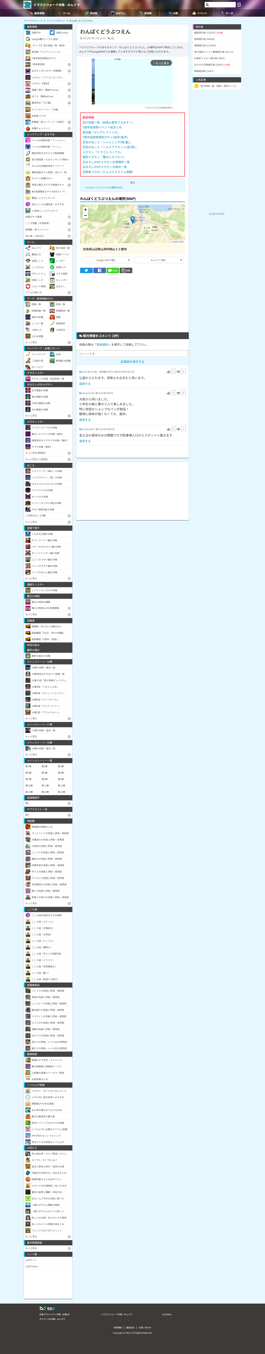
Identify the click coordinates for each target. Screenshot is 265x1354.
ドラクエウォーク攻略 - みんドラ (57, 4)
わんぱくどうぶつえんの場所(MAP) (104, 187)
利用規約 (118, 1327)
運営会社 (130, 1327)
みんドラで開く (159, 260)
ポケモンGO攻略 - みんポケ (52, 1318)
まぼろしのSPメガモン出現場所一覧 (106, 162)
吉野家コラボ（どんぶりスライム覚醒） (108, 172)
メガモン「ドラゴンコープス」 (102, 152)
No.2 (82, 393)
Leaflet (175, 241)
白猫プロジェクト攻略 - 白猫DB (54, 1314)
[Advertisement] (132, 304)
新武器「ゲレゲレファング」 (101, 132)
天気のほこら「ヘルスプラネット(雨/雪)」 (110, 147)
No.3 (82, 371)
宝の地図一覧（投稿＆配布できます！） (108, 122)
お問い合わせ (145, 1327)
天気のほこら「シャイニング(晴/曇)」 (107, 142)
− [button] (85, 215)
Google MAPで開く (106, 260)
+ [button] (85, 209)
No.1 (82, 429)
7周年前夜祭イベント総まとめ (102, 127)
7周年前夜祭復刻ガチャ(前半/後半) (105, 137)
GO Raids (166, 1314)
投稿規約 (102, 344)
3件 (112, 38)
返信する (85, 384)
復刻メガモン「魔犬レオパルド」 (104, 157)
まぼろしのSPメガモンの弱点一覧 (104, 167)
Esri (182, 241)
